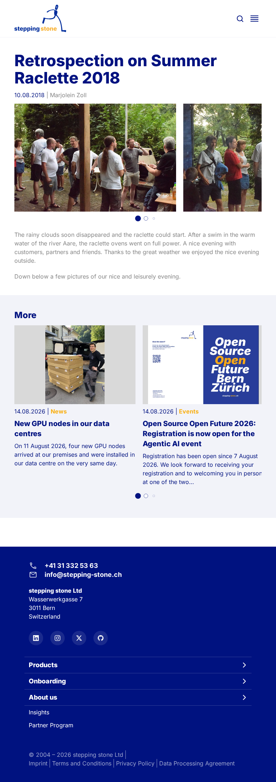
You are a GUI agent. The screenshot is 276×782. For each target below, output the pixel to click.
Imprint (38, 763)
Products (43, 665)
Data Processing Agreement (197, 763)
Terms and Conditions (81, 763)
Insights (39, 712)
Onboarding (47, 681)
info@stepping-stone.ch (83, 574)
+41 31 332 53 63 (71, 565)
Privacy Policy (135, 763)
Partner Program (51, 725)
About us (43, 697)
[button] (138, 218)
